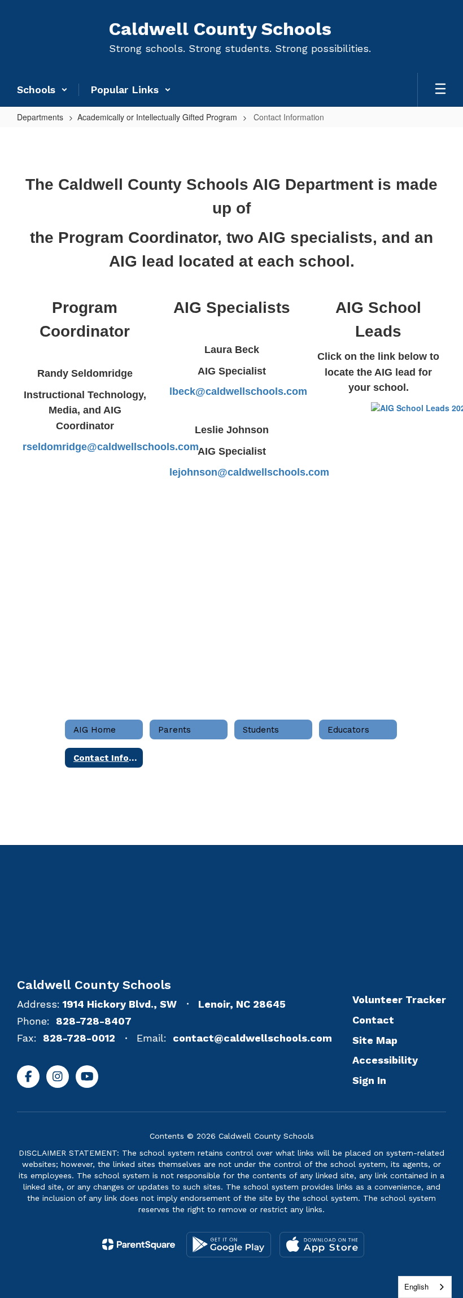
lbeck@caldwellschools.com (238, 391)
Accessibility (385, 1060)
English (416, 1286)
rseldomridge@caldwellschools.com (111, 446)
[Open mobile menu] (440, 90)
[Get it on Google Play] (228, 1244)
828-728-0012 (79, 1038)
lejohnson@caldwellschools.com (249, 472)
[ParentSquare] (138, 1244)
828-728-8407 (94, 1021)
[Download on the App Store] (321, 1244)
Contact (373, 1020)
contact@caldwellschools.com (252, 1038)
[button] (42, 90)
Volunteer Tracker (399, 999)
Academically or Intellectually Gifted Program (157, 117)
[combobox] (425, 1287)
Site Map (375, 1040)
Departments (40, 117)
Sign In (369, 1080)
